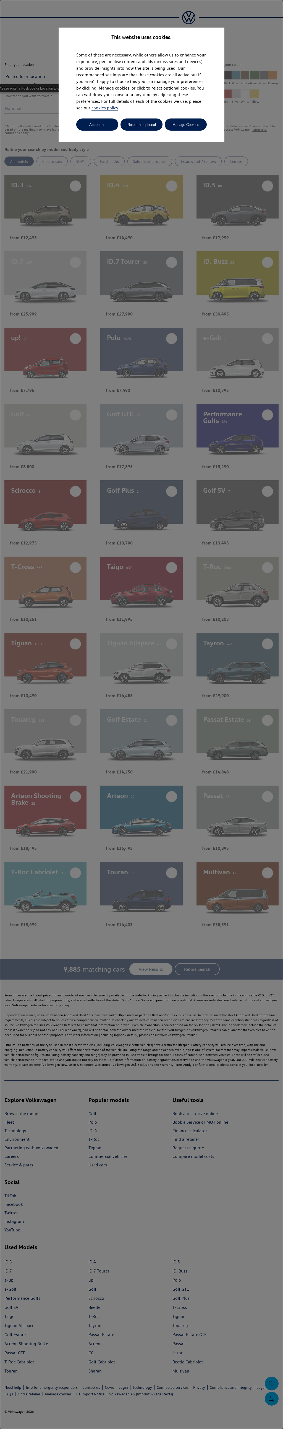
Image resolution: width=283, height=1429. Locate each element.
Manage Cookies (185, 125)
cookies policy (104, 107)
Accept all (97, 125)
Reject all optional (141, 125)
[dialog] (141, 714)
